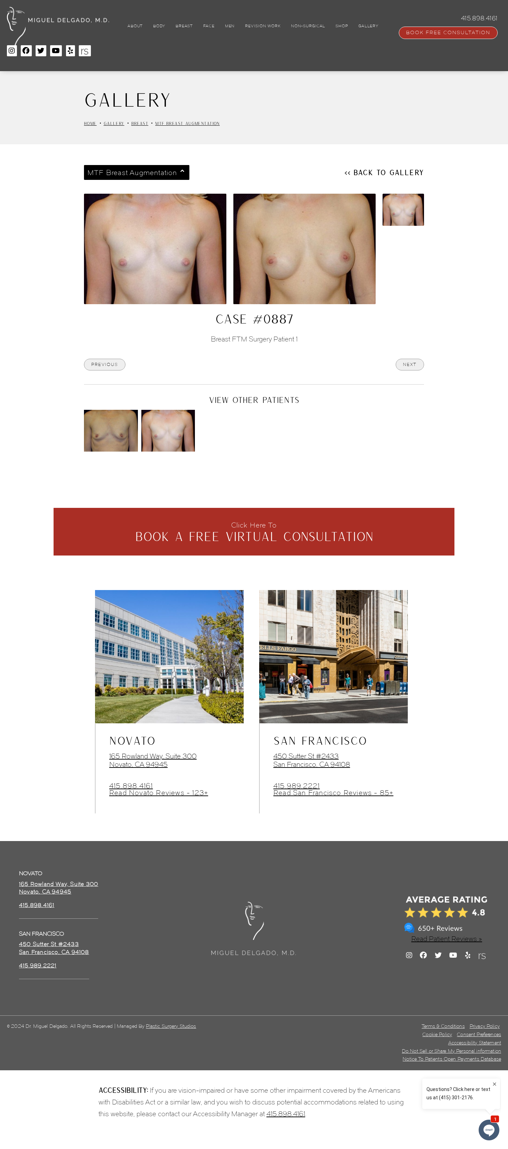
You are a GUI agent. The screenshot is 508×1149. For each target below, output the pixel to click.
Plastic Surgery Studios (171, 1026)
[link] (36, 905)
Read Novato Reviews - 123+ (158, 793)
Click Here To (254, 532)
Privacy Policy (485, 1026)
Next (410, 364)
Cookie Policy (437, 1034)
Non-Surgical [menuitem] (308, 25)
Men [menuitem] (230, 25)
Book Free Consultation (448, 33)
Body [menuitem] (159, 25)
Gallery (114, 123)
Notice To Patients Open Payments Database (452, 1059)
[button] (12, 50)
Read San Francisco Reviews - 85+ (333, 793)
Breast (140, 123)
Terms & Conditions (443, 1026)
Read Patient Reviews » (446, 939)
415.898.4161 (131, 786)
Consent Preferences (479, 1034)
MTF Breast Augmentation (187, 123)
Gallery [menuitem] (368, 25)
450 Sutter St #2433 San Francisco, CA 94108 (311, 760)
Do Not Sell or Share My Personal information (451, 1051)
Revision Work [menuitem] (262, 25)
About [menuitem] (135, 25)
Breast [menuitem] (184, 25)
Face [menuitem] (209, 25)
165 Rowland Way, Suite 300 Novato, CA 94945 (153, 760)
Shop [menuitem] (342, 25)
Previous (104, 364)
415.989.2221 (296, 786)
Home (90, 123)
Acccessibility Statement (474, 1043)
